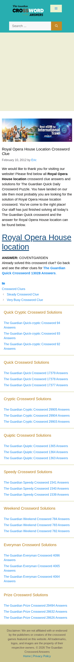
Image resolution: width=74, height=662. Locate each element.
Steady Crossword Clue (23, 294)
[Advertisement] (37, 71)
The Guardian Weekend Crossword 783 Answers (37, 525)
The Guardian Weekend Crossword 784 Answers (37, 519)
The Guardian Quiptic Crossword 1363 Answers (36, 458)
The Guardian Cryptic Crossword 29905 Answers (37, 409)
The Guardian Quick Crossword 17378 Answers (36, 379)
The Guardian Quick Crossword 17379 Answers (36, 373)
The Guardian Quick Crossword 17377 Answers (36, 385)
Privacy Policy (42, 656)
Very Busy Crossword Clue (25, 300)
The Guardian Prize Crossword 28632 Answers (35, 611)
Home (27, 656)
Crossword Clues (13, 289)
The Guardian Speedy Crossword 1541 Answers (36, 482)
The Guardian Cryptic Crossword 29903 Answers (37, 421)
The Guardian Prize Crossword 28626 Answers (35, 617)
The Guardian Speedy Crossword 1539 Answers (36, 494)
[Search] (56, 26)
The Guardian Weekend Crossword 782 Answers (37, 531)
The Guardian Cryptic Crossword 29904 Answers (37, 415)
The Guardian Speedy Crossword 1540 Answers (36, 488)
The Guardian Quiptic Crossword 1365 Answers (36, 446)
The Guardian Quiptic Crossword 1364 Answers (36, 452)
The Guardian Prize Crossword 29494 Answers (35, 605)
